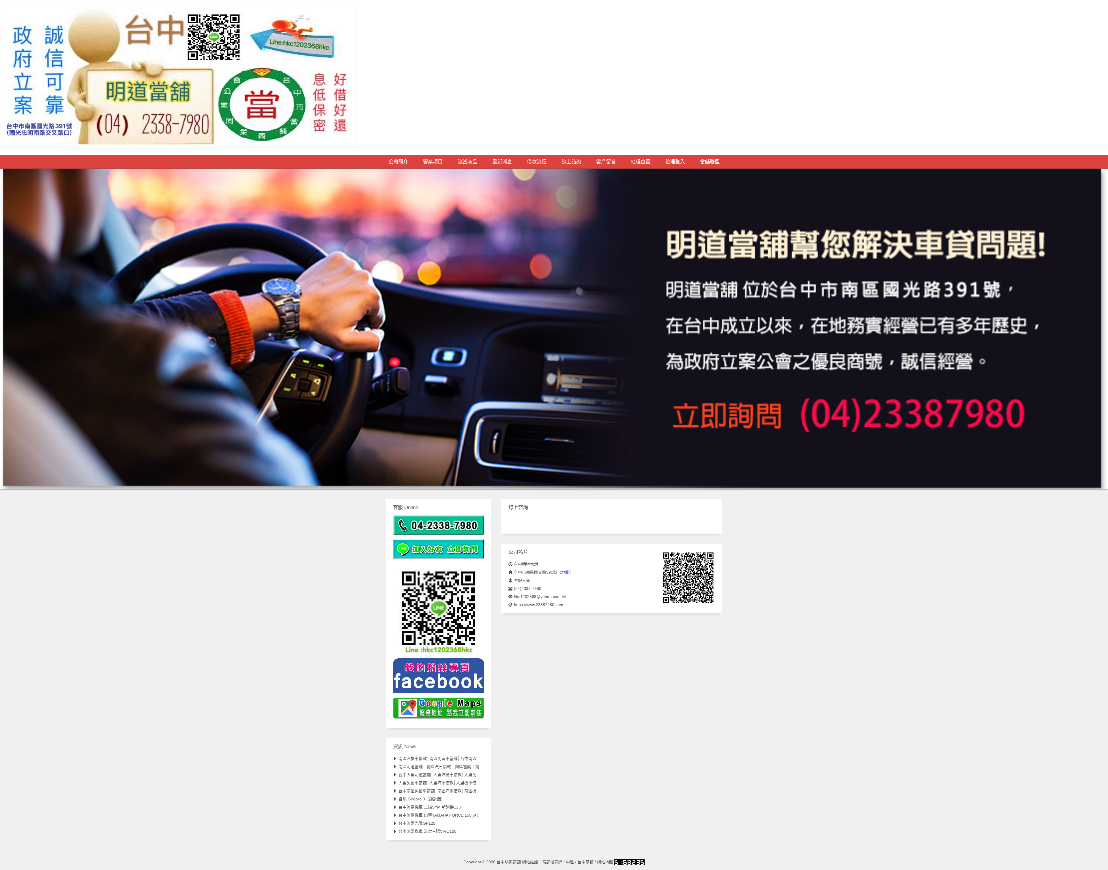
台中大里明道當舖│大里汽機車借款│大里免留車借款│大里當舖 (454, 774)
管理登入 (675, 162)
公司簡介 (398, 162)
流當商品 (467, 162)
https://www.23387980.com (538, 604)
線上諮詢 (571, 162)
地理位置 (640, 162)
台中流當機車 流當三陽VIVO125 (427, 831)
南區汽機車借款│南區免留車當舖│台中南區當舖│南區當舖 (450, 758)
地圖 (565, 572)
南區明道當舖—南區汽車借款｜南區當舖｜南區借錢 (444, 766)
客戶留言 (606, 162)
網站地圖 (605, 862)
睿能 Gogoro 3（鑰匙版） (421, 799)
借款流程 (536, 162)
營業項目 (433, 162)
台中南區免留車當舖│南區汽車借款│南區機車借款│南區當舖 (452, 791)
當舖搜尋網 (552, 862)
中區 (570, 862)
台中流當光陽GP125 (416, 823)
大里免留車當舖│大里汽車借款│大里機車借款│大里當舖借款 (452, 782)
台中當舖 (585, 862)
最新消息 (502, 162)
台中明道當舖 (526, 564)
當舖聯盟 (710, 162)
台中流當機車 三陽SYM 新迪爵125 (429, 807)
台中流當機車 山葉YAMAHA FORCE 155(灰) (438, 815)
